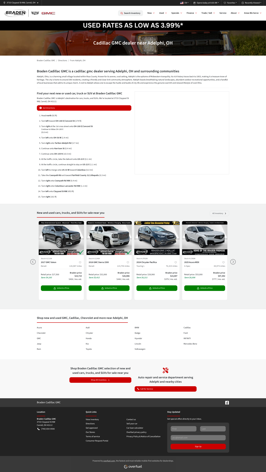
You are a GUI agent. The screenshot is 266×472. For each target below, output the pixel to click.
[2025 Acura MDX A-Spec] (204, 238)
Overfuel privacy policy (136, 432)
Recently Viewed (252, 2)
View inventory (92, 419)
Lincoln (138, 343)
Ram (39, 349)
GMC (39, 338)
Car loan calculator (134, 427)
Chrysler (89, 332)
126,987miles (75, 266)
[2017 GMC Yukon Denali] (61, 238)
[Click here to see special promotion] (133, 25)
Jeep (39, 343)
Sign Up (198, 446)
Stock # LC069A (189, 258)
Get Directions (49, 108)
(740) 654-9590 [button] (48, 428)
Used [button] (161, 13)
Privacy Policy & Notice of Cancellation (143, 436)
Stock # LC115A (46, 258)
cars (81, 98)
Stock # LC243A (94, 258)
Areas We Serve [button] (251, 13)
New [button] (149, 13)
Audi (88, 327)
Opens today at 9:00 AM (207, 2)
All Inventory (217, 213)
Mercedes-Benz (190, 343)
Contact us (131, 419)
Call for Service (146, 388)
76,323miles (171, 266)
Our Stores (90, 432)
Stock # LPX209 (142, 258)
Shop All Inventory (99, 379)
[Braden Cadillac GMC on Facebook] (226, 402)
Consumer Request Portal (97, 440)
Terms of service (93, 436)
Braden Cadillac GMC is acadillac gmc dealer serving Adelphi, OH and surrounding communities (108, 71)
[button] (22, 2)
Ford (186, 332)
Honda (89, 338)
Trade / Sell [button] (206, 13)
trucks (86, 98)
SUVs (96, 98)
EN (186, 2)
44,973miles (219, 266)
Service (222, 13)
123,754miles (123, 266)
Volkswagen (140, 349)
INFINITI (187, 338)
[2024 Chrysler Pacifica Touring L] (157, 238)
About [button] (234, 13)
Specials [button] (175, 13)
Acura (39, 327)
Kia (87, 343)
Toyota (89, 349)
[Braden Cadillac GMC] (29, 13)
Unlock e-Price (63, 288)
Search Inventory (132, 13)
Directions (90, 423)
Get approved (92, 427)
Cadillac (187, 327)
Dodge (137, 332)
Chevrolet (41, 332)
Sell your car (131, 423)
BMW (137, 327)
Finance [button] (190, 13)
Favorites (231, 2)
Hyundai (138, 338)
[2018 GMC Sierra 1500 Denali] (109, 238)
